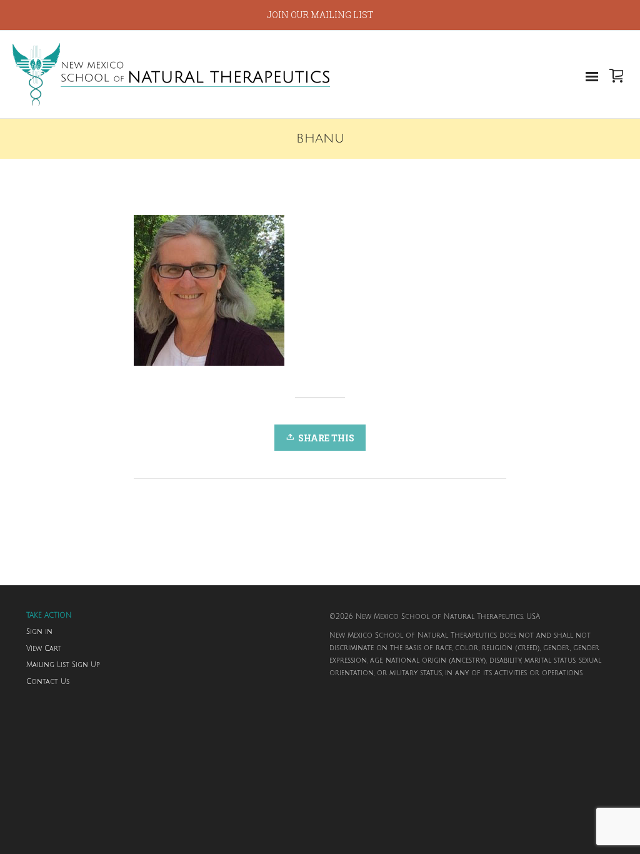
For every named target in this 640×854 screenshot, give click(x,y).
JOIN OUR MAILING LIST (320, 15)
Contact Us (47, 682)
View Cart (43, 649)
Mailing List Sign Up (63, 665)
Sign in (39, 632)
